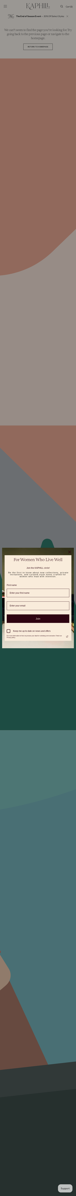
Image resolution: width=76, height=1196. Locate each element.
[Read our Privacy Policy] (67, 636)
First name (12, 585)
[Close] (69, 552)
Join (38, 618)
